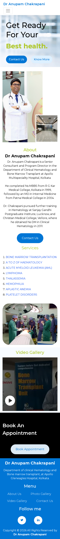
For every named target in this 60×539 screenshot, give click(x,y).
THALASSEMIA (15, 278)
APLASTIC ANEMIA (18, 289)
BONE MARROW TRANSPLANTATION (31, 257)
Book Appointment (30, 449)
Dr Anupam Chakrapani (24, 4)
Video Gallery (17, 501)
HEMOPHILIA (15, 284)
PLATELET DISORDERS (21, 294)
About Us (14, 494)
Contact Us (16, 59)
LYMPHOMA (14, 273)
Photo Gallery (41, 494)
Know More (42, 59)
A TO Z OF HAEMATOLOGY (24, 262)
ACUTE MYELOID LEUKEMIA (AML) (29, 267)
